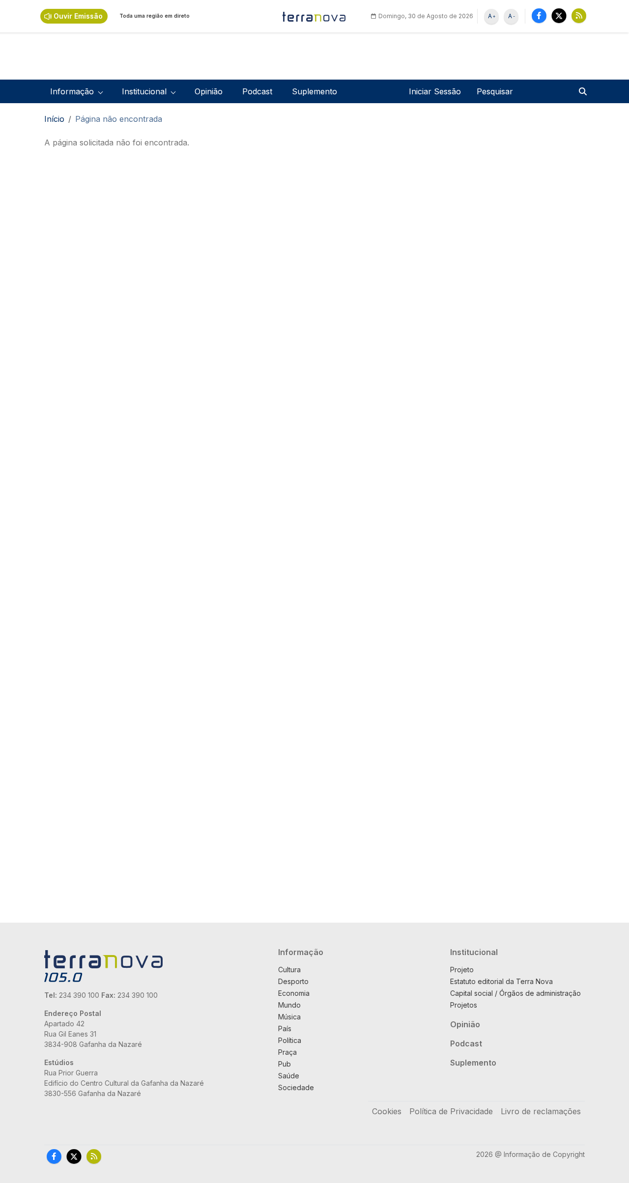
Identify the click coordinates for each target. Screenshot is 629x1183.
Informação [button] (72, 91)
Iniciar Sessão (435, 91)
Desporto (293, 981)
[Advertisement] (383, 284)
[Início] (314, 16)
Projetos (463, 1005)
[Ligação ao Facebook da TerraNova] (539, 15)
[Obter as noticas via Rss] (579, 15)
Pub (284, 1064)
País (284, 1028)
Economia (294, 993)
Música (289, 1017)
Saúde (288, 1075)
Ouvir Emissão (78, 16)
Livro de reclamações (541, 1111)
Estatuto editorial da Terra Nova (501, 981)
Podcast (257, 91)
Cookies (386, 1111)
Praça (287, 1052)
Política (289, 1040)
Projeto (462, 969)
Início (54, 119)
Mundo (289, 1005)
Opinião (209, 91)
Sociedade (296, 1087)
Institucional (474, 952)
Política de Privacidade (451, 1111)
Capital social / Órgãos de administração (515, 993)
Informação (300, 952)
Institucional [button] (144, 91)
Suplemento (314, 91)
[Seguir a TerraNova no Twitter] (559, 15)
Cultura (289, 969)
